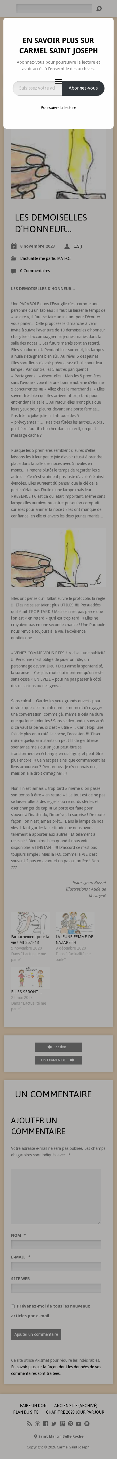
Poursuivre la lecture (58, 107)
